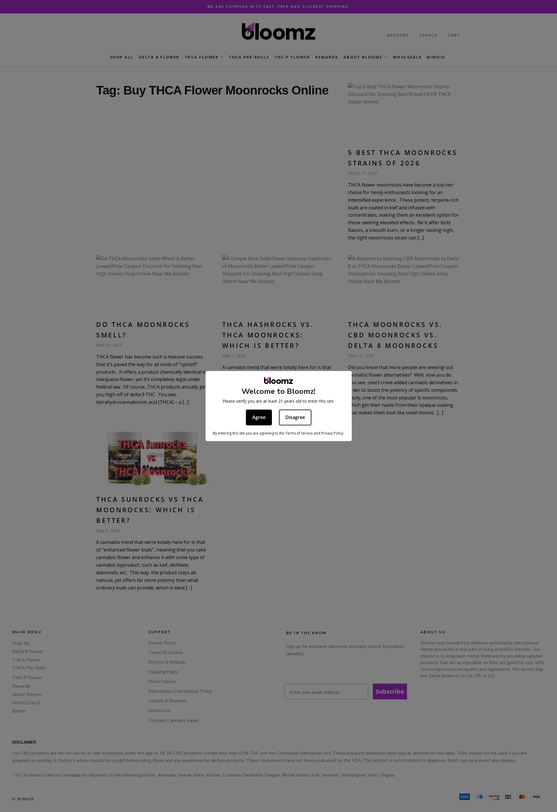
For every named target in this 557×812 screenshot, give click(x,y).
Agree (258, 417)
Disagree (295, 417)
